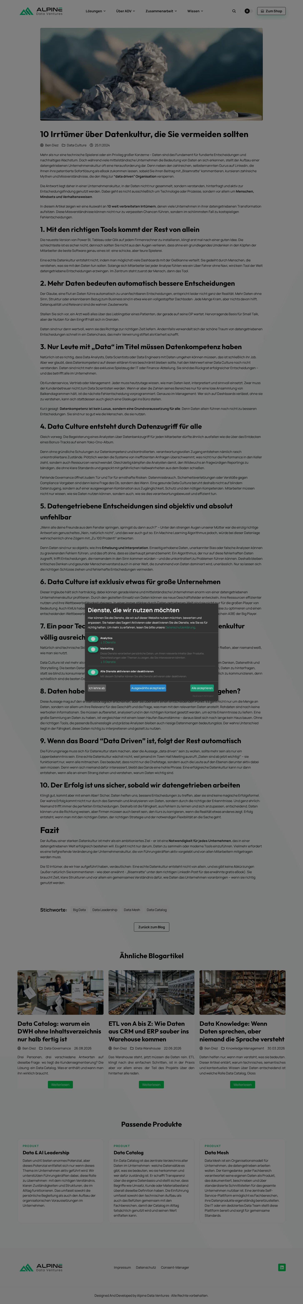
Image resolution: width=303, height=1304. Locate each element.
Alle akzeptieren (202, 688)
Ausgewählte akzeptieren (148, 688)
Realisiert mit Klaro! (203, 695)
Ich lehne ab (97, 688)
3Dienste (108, 642)
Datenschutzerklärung (180, 627)
